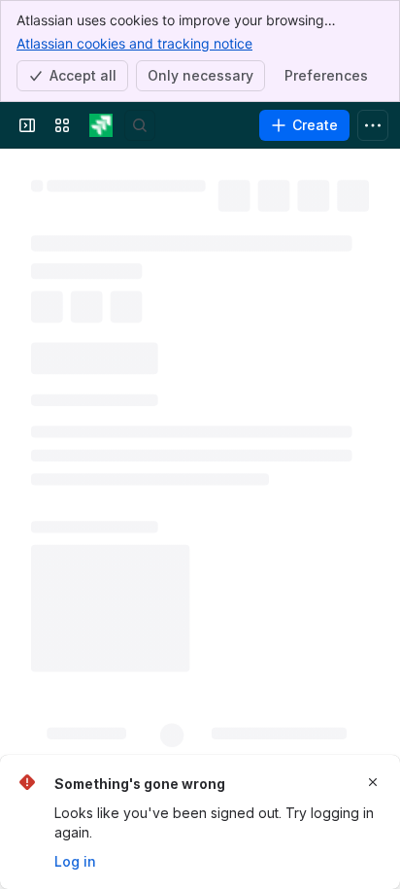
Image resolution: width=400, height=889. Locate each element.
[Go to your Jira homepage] (101, 125)
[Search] (139, 125)
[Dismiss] (372, 782)
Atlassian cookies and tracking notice (134, 43)
